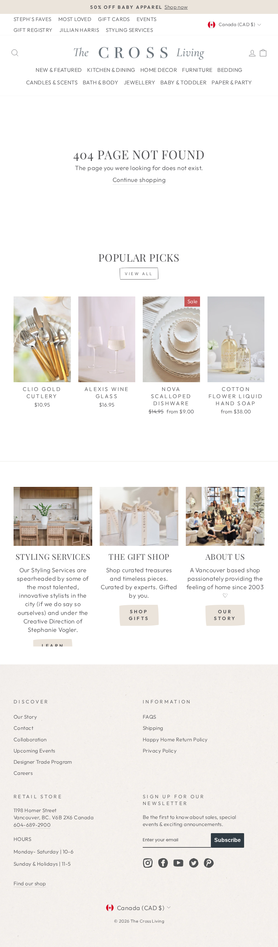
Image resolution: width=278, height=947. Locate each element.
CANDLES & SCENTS (52, 82)
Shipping (153, 728)
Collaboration (30, 739)
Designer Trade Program (43, 762)
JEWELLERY (139, 82)
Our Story (25, 717)
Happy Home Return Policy (175, 739)
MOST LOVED (75, 19)
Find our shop (30, 883)
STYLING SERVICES (129, 30)
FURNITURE (197, 69)
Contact (23, 728)
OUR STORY (225, 615)
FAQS (149, 717)
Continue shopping (139, 180)
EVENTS (147, 19)
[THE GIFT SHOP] (139, 516)
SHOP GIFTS (139, 615)
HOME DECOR (158, 69)
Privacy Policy (160, 750)
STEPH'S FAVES (33, 19)
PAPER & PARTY (232, 82)
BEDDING (229, 69)
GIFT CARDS (114, 19)
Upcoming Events (34, 750)
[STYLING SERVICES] (53, 516)
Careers (23, 773)
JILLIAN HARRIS (79, 30)
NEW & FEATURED (59, 69)
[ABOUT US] (225, 516)
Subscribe (227, 840)
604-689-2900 (32, 825)
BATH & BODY (101, 82)
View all (139, 273)
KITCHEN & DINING (111, 69)
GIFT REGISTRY (33, 30)
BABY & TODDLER (183, 82)
